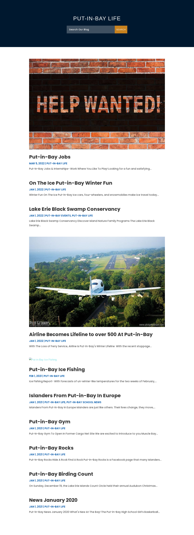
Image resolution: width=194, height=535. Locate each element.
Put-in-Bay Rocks (51, 447)
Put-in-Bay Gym (49, 421)
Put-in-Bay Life (57, 163)
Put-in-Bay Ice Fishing (57, 369)
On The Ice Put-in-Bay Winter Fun (70, 182)
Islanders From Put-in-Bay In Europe (75, 395)
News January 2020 (53, 500)
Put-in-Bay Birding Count (61, 474)
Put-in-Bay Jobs (49, 156)
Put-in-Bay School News (84, 402)
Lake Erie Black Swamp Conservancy (74, 209)
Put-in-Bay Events (58, 215)
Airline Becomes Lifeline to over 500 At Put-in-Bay (91, 334)
